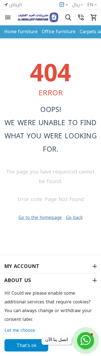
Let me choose (19, 330)
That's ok (26, 345)
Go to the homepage (40, 217)
